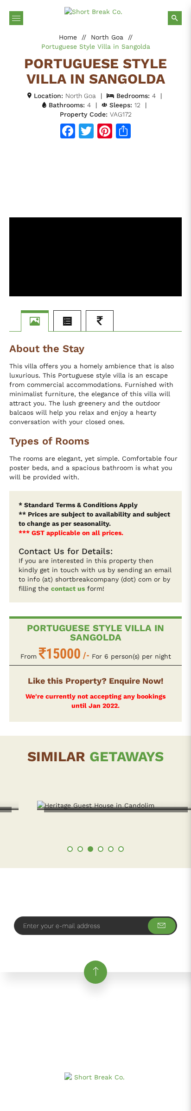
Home (68, 37)
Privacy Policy (60, 1023)
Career (156, 999)
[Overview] (34, 321)
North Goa (107, 37)
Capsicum (165, 1095)
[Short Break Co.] (95, 11)
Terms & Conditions (130, 1023)
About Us (61, 999)
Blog (18, 1011)
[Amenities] (67, 321)
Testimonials (111, 999)
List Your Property (150, 1011)
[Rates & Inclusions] (99, 321)
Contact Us (56, 1011)
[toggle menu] (16, 18)
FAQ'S (98, 1011)
